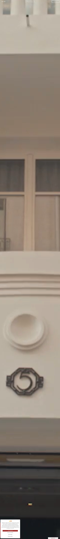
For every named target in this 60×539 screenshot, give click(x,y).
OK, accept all (10, 530)
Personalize (10, 534)
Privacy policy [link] (10, 536)
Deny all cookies (10, 532)
